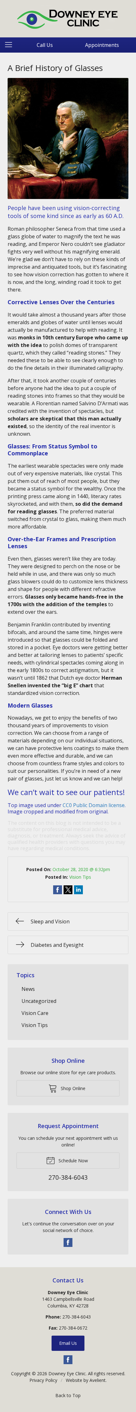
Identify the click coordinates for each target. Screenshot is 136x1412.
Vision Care (35, 1013)
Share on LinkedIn (78, 889)
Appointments (102, 45)
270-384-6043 (76, 1317)
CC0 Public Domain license (94, 805)
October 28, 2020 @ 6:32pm (81, 869)
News (28, 988)
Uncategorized (39, 1001)
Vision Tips (80, 877)
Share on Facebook (57, 889)
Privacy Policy (43, 1380)
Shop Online (72, 1088)
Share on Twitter (68, 889)
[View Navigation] (10, 45)
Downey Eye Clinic (67, 1373)
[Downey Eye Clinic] (68, 17)
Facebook (68, 1242)
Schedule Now (72, 1161)
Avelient (98, 1380)
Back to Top (68, 1395)
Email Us (68, 1343)
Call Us (45, 45)
